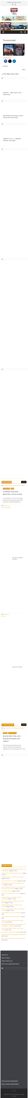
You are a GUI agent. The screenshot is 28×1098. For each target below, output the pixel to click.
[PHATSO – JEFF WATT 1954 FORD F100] (14, 78)
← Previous (5, 66)
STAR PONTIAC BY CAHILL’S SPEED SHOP (11, 916)
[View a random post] (24, 32)
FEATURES (5, 733)
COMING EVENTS (6, 488)
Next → (24, 69)
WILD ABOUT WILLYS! (17, 667)
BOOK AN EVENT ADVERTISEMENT (10, 1081)
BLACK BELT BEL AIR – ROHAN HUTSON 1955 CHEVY (12, 738)
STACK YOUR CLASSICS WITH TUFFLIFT (11, 893)
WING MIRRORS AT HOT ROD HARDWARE (12, 912)
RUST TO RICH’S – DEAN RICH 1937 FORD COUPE (13, 938)
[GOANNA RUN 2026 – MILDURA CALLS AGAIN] (14, 485)
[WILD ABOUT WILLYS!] (6, 667)
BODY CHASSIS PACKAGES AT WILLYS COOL (12, 873)
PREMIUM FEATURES (12, 733)
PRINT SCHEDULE (6, 958)
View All (24, 482)
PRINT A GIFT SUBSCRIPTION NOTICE (10, 964)
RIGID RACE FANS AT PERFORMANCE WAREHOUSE (14, 934)
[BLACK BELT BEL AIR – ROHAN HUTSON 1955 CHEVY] (14, 729)
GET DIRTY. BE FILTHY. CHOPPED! (17, 558)
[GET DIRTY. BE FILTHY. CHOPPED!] (6, 559)
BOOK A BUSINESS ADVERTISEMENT (10, 1084)
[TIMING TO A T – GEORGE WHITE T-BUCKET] (14, 124)
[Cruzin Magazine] (14, 23)
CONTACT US (5, 955)
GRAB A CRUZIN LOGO (7, 961)
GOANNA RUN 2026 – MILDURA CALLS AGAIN (12, 493)
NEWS (12, 488)
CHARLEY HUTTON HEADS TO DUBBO (11, 932)
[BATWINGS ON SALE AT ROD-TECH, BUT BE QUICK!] (14, 101)
